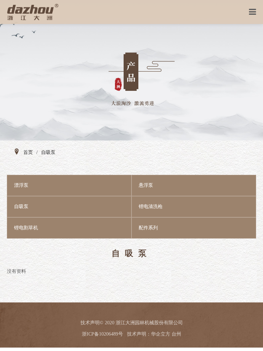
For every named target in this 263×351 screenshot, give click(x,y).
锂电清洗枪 (151, 206)
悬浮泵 (146, 185)
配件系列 (148, 227)
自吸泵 (21, 206)
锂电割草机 (26, 227)
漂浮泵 (21, 185)
